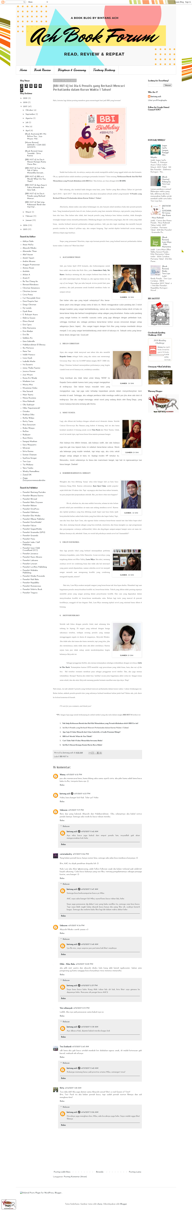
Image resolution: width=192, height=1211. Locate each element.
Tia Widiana (28, 465)
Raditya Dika (28, 415)
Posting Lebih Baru (62, 1172)
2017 (25, 107)
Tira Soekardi (65, 1047)
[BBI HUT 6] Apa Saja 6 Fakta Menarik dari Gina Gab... (36, 187)
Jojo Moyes (28, 375)
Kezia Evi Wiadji (30, 378)
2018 (25, 102)
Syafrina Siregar (30, 458)
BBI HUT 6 (64, 757)
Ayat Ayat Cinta (99, 486)
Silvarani (26, 448)
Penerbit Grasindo (30, 536)
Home (23, 70)
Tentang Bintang (104, 70)
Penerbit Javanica (30, 554)
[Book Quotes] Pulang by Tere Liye (166, 180)
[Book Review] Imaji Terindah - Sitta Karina (33, 153)
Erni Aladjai (28, 331)
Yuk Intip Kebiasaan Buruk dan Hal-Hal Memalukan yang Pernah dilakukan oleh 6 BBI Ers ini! (100, 723)
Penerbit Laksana (30, 560)
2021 (25, 98)
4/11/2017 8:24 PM (81, 854)
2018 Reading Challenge (160, 341)
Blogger (123, 1204)
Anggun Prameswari (31, 265)
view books (167, 360)
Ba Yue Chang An (30, 281)
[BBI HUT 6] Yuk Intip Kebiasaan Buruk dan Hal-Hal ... (35, 204)
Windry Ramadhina (31, 471)
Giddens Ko (28, 338)
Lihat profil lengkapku (157, 100)
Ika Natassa (28, 348)
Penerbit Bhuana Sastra (33, 496)
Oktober (30, 110)
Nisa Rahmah (29, 401)
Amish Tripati (28, 258)
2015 (25, 229)
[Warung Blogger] (8, 1209)
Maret (29, 212)
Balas (62, 785)
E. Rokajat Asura (30, 315)
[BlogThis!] (92, 753)
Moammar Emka (30, 388)
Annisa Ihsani (28, 268)
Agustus (29, 118)
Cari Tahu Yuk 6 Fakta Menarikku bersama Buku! (82, 740)
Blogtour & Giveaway (72, 70)
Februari (29, 216)
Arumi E (26, 278)
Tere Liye (27, 461)
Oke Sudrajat (28, 405)
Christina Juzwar (30, 291)
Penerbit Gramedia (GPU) (34, 532)
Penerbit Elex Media (31, 516)
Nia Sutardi (28, 391)
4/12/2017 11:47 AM (89, 889)
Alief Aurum (28, 255)
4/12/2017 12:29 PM (84, 964)
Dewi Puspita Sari (30, 301)
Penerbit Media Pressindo (34, 576)
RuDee (26, 431)
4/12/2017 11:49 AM (89, 944)
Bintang (160, 347)
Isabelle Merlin (29, 361)
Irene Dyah (27, 358)
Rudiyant (27, 435)
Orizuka (26, 411)
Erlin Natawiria (29, 328)
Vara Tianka (28, 468)
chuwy (99, 1204)
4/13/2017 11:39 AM (89, 1027)
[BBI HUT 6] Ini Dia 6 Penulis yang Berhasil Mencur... (35, 196)
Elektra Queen (29, 318)
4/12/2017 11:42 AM (89, 832)
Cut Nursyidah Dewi (31, 298)
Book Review (42, 70)
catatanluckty (66, 854)
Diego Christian (29, 305)
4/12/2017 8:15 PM (81, 1008)
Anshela (26, 271)
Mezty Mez (28, 385)
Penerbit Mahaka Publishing (30, 571)
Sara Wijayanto (29, 445)
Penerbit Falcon (29, 526)
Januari (29, 220)
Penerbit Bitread (30, 499)
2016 (25, 225)
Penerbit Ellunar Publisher (34, 519)
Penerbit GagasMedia (32, 529)
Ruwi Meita (28, 438)
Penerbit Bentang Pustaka (34, 492)
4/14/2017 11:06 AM (89, 1112)
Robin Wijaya (28, 428)
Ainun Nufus (28, 245)
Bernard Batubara (30, 285)
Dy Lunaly (27, 308)
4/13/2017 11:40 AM (89, 1068)
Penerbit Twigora (30, 593)
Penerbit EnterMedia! (32, 522)
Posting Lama (135, 1172)
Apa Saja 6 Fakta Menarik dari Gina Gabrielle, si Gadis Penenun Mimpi (91, 732)
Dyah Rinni (27, 311)
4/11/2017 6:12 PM (74, 775)
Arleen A (26, 275)
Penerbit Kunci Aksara (32, 557)
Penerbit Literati (30, 564)
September (31, 114)
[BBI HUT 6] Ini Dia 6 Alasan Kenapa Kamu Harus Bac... (35, 162)
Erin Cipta (27, 325)
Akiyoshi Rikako (29, 248)
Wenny (62, 775)
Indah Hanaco (29, 355)
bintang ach (65, 794)
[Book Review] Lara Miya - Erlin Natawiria (166, 242)
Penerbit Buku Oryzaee (33, 502)
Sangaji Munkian (30, 441)
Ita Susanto (28, 365)
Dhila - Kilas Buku (67, 964)
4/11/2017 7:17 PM (76, 810)
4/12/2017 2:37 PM (89, 986)
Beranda (99, 1172)
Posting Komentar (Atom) (75, 1177)
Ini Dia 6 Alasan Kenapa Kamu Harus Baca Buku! (82, 745)
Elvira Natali (28, 321)
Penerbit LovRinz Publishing (35, 567)
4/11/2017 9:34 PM (76, 926)
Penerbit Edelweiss (31, 512)
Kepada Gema (66, 356)
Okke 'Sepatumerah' (31, 408)
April (28, 131)
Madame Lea (28, 381)
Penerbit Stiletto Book (32, 589)
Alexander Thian (30, 251)
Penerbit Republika (31, 583)
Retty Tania (28, 421)
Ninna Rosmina (29, 398)
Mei (28, 127)
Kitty (62, 1088)
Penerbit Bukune (30, 506)
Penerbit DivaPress (31, 509)
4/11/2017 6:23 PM (82, 794)
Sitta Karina (28, 451)
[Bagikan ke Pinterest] (100, 753)
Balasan (66, 826)
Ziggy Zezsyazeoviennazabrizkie (34, 479)
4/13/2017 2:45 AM (80, 1047)
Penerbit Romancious (32, 586)
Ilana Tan (27, 351)
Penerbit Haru (29, 539)
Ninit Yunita (28, 395)
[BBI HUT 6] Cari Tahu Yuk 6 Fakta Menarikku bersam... (35, 170)
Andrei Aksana (29, 261)
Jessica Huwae (29, 371)
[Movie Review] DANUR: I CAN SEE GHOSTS (35, 145)
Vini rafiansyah (66, 1008)
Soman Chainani (30, 455)
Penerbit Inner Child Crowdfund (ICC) (31, 549)
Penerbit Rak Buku (31, 579)
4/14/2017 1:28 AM (73, 1088)
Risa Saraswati (29, 425)
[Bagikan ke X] (95, 753)
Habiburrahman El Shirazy (34, 345)
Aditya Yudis (28, 241)
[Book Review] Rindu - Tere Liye (166, 270)
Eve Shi (26, 335)
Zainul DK (27, 475)
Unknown (63, 810)
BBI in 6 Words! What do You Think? (77, 736)
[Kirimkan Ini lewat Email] (90, 753)
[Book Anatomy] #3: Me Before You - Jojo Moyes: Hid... (35, 136)
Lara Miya (90, 559)
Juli (27, 122)
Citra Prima (28, 295)
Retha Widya (28, 418)
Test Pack (96, 430)
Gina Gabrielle (29, 341)
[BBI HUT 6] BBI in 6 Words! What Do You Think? (35, 179)
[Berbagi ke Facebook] (98, 753)
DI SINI (122, 181)
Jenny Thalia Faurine (31, 368)
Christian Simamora (31, 288)
